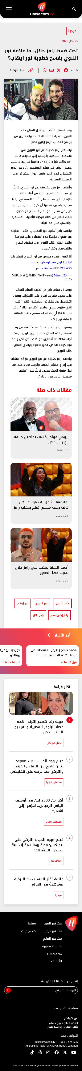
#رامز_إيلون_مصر (61, 262)
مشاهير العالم (52, 939)
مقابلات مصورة (52, 946)
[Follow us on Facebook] (56, 1053)
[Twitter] (59, 70)
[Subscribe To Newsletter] (8, 990)
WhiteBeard (72, 1065)
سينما (32, 923)
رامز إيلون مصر (59, 615)
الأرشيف (56, 961)
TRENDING (54, 954)
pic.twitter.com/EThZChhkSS (54, 268)
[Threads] (40, 1053)
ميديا (72, 31)
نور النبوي (41, 603)
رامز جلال (38, 615)
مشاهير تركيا (53, 931)
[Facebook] (66, 70)
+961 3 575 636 (68, 1042)
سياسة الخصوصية (66, 1008)
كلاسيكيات (28, 931)
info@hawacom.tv (45, 1042)
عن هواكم (71, 1018)
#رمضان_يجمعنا (40, 262)
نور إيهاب (22, 603)
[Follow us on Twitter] (65, 1053)
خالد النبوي (62, 603)
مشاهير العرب (53, 923)
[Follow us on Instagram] (48, 1053)
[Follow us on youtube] (73, 1053)
